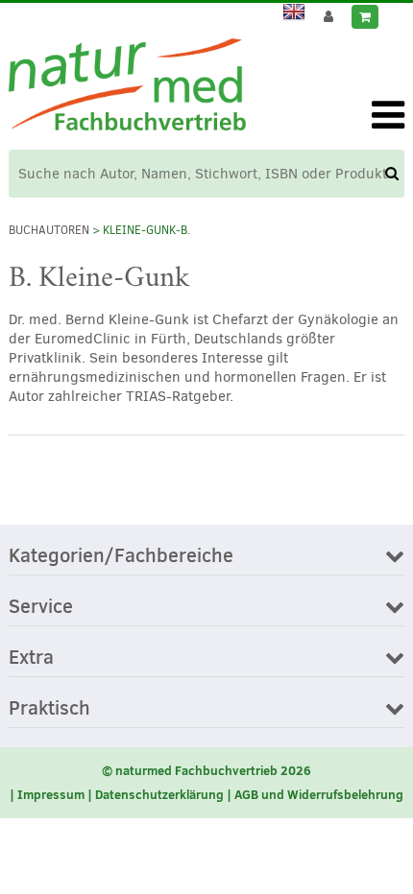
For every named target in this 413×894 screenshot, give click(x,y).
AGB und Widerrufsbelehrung (318, 794)
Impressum (51, 794)
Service (41, 607)
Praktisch (49, 708)
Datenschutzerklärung (159, 794)
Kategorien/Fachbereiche (121, 556)
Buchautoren (49, 230)
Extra (31, 658)
